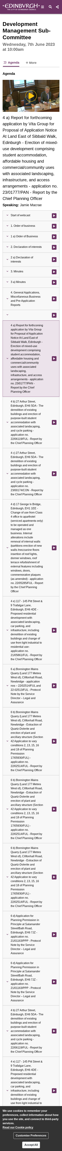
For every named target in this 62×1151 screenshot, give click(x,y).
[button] (42, 7)
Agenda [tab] (13, 62)
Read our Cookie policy (18, 1127)
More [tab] (33, 62)
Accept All (31, 1144)
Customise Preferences (31, 1135)
